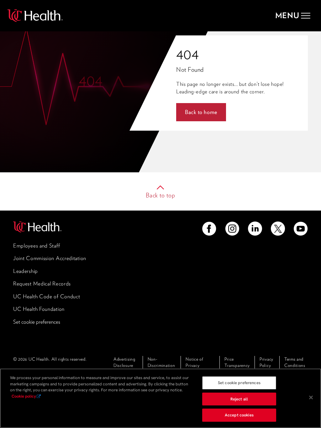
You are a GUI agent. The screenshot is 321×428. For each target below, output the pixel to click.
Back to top (160, 195)
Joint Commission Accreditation (49, 258)
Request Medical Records (42, 283)
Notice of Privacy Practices (194, 365)
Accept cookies (239, 415)
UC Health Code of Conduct (46, 296)
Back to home (201, 112)
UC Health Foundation (39, 309)
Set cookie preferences (36, 322)
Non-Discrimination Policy (161, 365)
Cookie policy (24, 396)
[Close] (311, 398)
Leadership (25, 271)
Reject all (239, 399)
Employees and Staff (36, 246)
